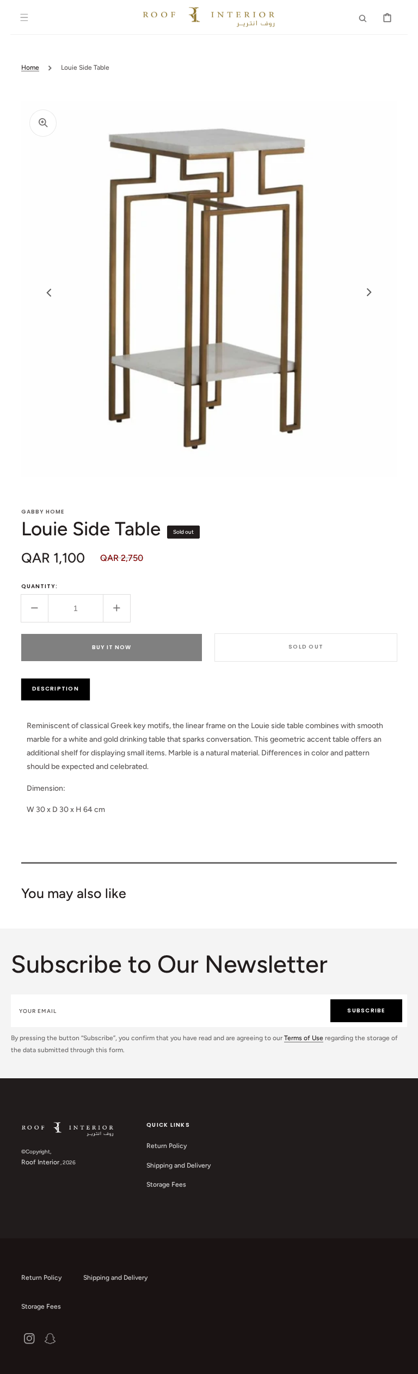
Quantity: (39, 586)
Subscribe (366, 1010)
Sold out (305, 647)
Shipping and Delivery (178, 1165)
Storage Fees (166, 1184)
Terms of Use (303, 1038)
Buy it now (111, 647)
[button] (24, 17)
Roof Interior (40, 1162)
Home (30, 67)
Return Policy (166, 1146)
